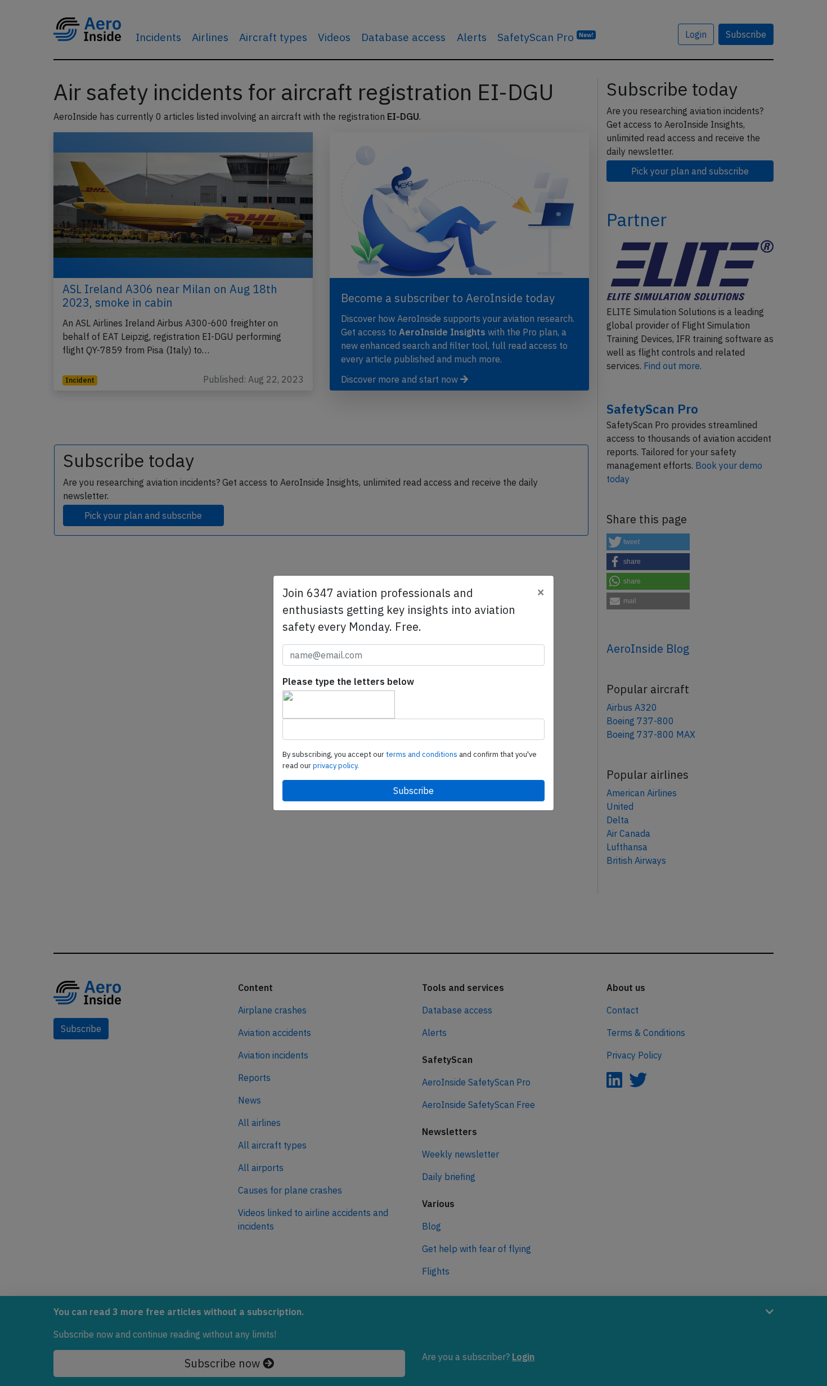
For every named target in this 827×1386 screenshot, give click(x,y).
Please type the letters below (348, 681)
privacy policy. (336, 765)
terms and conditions (422, 754)
